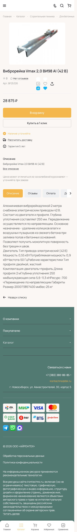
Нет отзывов (20, 78)
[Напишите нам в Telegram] (6, 428)
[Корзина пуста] (69, 6)
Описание (13, 193)
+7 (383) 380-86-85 (58, 375)
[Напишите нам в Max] (19, 428)
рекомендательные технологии (22, 475)
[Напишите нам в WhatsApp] (13, 428)
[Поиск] (62, 6)
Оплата (51, 193)
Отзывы (32, 193)
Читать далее (11, 513)
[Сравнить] (38, 83)
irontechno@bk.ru (60, 381)
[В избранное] (45, 83)
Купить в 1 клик (37, 123)
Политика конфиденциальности (22, 462)
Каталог (8, 342)
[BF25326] (37, 44)
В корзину (37, 113)
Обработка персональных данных (23, 456)
